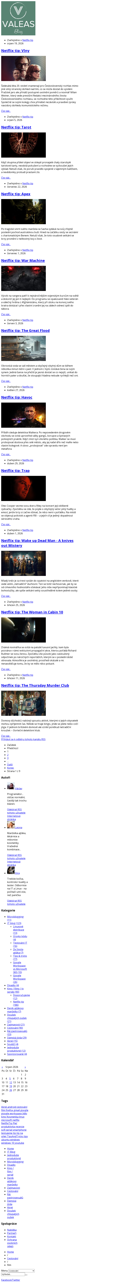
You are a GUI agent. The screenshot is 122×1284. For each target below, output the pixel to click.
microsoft (6, 1120)
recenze (19, 1126)
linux (21, 1116)
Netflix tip (27, 40)
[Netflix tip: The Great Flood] (23, 360)
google (24, 1110)
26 (10, 1090)
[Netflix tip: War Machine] (23, 290)
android (12, 1107)
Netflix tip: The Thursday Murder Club (35, 685)
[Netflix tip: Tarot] (23, 156)
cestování (22, 1107)
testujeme (7, 1133)
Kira (17, 873)
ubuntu (5, 1139)
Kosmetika (13, 1116)
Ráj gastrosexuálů (15, 1196)
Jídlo (24, 1113)
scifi (3, 1129)
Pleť (15, 1123)
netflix (15, 1120)
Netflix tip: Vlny (15, 50)
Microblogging (15, 1161)
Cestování (12, 1191)
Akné (4, 1107)
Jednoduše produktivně (14, 1156)
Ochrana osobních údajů (12, 1243)
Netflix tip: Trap (15, 470)
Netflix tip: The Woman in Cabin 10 (32, 612)
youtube (19, 1143)
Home (10, 1148)
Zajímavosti (13, 1187)
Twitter (16, 1280)
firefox (10, 1110)
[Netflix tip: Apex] (23, 223)
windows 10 (8, 1143)
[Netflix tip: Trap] (23, 500)
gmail (17, 1110)
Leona (18, 827)
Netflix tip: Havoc (16, 397)
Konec (10, 767)
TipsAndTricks (15, 1136)
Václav (18, 788)
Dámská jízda (11, 1202)
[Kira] (11, 873)
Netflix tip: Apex (15, 193)
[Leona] (11, 827)
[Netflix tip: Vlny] (23, 80)
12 (10, 1082)
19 (10, 1086)
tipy (26, 1136)
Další (10, 764)
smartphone (19, 1129)
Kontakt (11, 1236)
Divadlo (11, 1165)
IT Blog (11, 1151)
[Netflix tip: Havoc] (23, 426)
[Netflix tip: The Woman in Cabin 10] (23, 641)
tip (15, 1133)
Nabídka (12, 1230)
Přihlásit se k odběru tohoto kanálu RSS (23, 739)
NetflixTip (7, 1123)
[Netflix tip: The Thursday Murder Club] (23, 715)
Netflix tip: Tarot (16, 127)
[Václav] (11, 788)
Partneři (11, 1233)
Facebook (6, 1280)
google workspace (11, 1113)
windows (15, 1139)
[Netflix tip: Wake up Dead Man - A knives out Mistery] (23, 575)
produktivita (8, 1126)
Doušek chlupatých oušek (13, 1214)
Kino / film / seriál (10, 1171)
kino (4, 1116)
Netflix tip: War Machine (23, 260)
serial (9, 1129)
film (3, 1110)
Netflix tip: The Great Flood (25, 330)
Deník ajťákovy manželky (12, 1181)
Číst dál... (6, 111)
